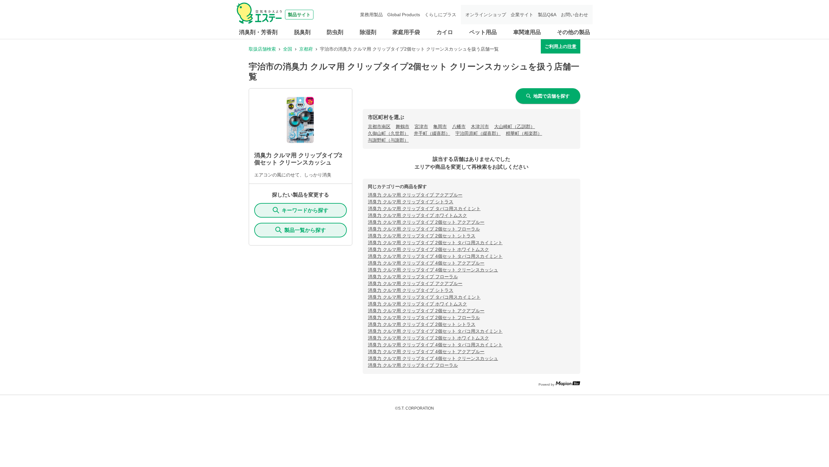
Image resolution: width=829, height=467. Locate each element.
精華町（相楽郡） (524, 133)
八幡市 (459, 126)
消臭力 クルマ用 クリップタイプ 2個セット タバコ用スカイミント (435, 242)
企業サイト (522, 14)
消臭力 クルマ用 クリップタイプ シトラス (410, 201)
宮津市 (421, 126)
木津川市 (480, 126)
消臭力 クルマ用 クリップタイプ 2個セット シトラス (421, 235)
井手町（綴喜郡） (432, 133)
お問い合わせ (574, 14)
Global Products (403, 14)
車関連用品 (527, 32)
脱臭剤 (302, 32)
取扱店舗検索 (262, 49)
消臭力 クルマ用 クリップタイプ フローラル (413, 276)
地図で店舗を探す (551, 96)
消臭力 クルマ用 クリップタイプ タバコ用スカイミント (424, 208)
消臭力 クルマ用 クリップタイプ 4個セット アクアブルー (426, 263)
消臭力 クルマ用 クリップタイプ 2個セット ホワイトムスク (428, 249)
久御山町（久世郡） (388, 133)
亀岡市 (440, 126)
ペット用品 (483, 32)
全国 (287, 49)
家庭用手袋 (406, 32)
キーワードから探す (305, 210)
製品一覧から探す (305, 230)
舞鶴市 (402, 126)
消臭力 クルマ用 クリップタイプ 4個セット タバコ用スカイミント (435, 256)
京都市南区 (379, 126)
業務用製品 (371, 14)
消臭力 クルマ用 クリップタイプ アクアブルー (415, 195)
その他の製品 (573, 32)
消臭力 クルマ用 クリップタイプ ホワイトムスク (417, 215)
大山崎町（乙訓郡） (514, 126)
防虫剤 (335, 32)
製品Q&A (547, 14)
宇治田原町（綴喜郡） (478, 133)
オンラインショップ (485, 14)
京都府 (306, 49)
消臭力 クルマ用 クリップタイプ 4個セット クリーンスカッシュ (433, 269)
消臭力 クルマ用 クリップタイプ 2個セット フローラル (424, 229)
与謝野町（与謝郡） (388, 140)
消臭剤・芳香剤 (258, 32)
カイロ (445, 32)
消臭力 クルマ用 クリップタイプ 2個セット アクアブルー (426, 222)
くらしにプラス (440, 14)
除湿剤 (368, 32)
